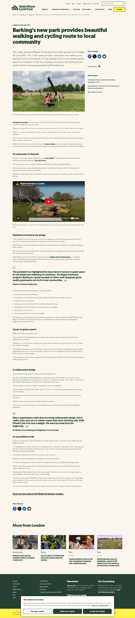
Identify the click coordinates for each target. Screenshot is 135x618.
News (31, 15)
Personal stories (18, 552)
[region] (67, 607)
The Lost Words (40, 160)
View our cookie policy (100, 605)
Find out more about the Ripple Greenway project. (38, 493)
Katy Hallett (49, 158)
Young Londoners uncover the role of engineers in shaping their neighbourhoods (81, 561)
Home (15, 15)
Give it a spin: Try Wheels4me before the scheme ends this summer (52, 557)
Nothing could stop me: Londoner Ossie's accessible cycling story (24, 557)
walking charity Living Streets (60, 257)
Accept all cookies (97, 611)
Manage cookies (38, 611)
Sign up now (71, 585)
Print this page (92, 66)
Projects (43, 552)
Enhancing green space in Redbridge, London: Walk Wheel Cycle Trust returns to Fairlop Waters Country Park (108, 562)
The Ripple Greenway (20, 122)
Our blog (23, 15)
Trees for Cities (49, 144)
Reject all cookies (67, 611)
